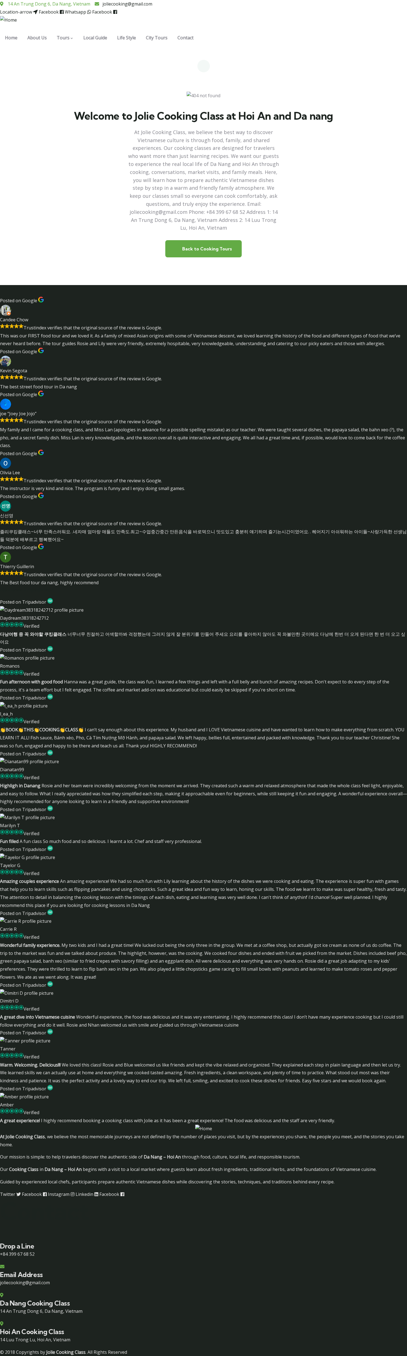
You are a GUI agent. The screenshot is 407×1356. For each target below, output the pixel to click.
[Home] (8, 20)
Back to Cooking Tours (206, 249)
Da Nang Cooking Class (35, 1303)
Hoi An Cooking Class (32, 1331)
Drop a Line (17, 1246)
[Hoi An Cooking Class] (1, 1324)
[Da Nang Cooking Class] (1, 1295)
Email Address (21, 1274)
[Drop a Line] (2, 1238)
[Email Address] (2, 1266)
